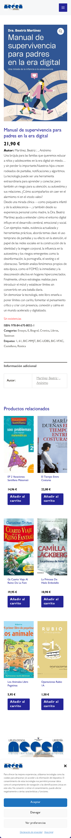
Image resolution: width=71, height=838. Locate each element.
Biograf (34, 331)
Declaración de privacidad (31, 832)
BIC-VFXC (57, 341)
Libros (54, 331)
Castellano (10, 346)
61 (20, 341)
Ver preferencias (35, 823)
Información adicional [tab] (20, 366)
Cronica (44, 331)
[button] (65, 766)
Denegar (35, 812)
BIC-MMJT (29, 341)
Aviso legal (48, 832)
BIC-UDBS (43, 341)
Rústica (21, 346)
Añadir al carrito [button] (17, 499)
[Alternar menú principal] (63, 7)
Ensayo (22, 331)
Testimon (9, 336)
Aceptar (35, 802)
